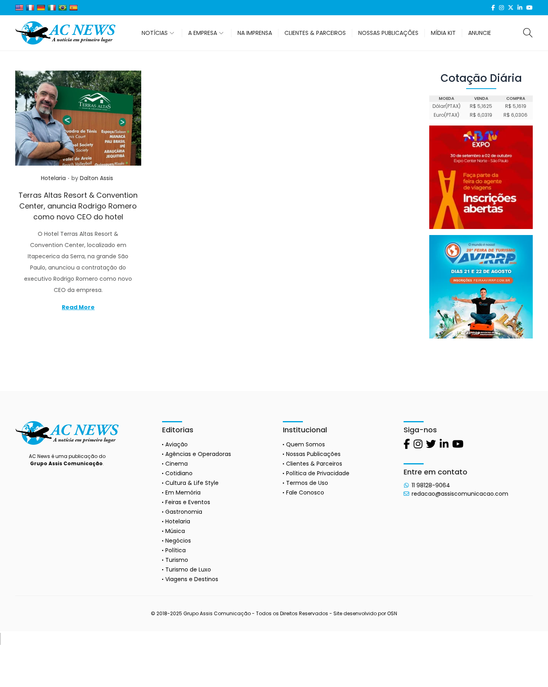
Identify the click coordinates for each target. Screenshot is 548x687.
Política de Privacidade (317, 473)
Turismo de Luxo (188, 569)
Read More (78, 307)
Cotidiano (179, 473)
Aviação (176, 444)
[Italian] (52, 7)
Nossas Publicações (313, 454)
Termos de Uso (307, 483)
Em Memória (183, 492)
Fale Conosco (305, 492)
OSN (392, 613)
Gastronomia (183, 512)
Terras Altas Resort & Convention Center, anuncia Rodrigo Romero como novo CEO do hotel (78, 206)
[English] (19, 7)
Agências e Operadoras (198, 454)
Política (175, 550)
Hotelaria (53, 178)
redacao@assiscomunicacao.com (460, 494)
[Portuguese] (63, 7)
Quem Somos (305, 444)
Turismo (176, 560)
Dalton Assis (96, 178)
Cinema (176, 464)
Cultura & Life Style (192, 483)
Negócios (178, 541)
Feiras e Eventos (187, 502)
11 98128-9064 (431, 485)
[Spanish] (73, 7)
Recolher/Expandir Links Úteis (0, 639)
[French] (30, 7)
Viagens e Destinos (191, 579)
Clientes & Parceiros (314, 464)
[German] (41, 7)
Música (175, 531)
